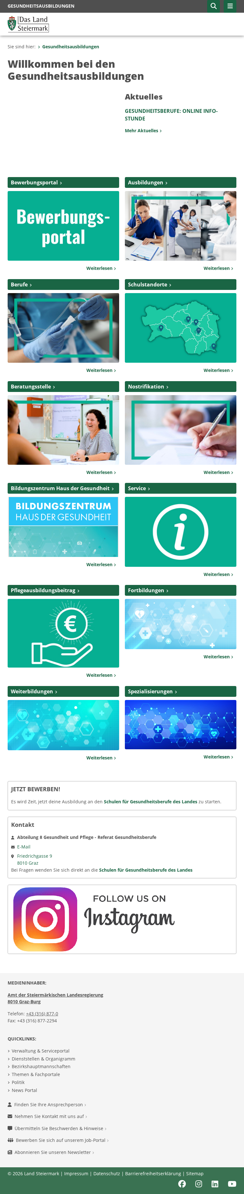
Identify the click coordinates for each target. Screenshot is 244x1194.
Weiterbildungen (32, 691)
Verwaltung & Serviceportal (41, 1051)
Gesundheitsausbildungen (70, 47)
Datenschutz (106, 1173)
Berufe (19, 284)
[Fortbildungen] (180, 623)
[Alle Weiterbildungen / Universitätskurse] (63, 724)
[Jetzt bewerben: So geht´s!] (63, 225)
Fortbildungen (146, 590)
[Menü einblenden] (230, 6)
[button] (213, 6)
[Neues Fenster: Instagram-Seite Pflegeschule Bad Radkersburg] (94, 919)
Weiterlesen (100, 268)
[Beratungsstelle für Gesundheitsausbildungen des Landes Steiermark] (63, 429)
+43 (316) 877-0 (42, 1014)
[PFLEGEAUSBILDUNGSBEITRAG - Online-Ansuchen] (63, 632)
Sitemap (195, 1173)
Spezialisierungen (150, 691)
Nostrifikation (146, 386)
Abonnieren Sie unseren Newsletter (53, 1152)
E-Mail (23, 847)
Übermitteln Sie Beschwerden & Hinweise (60, 1128)
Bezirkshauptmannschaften (41, 1066)
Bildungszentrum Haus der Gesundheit (60, 488)
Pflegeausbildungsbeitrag (43, 590)
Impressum (76, 1173)
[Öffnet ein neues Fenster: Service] (180, 531)
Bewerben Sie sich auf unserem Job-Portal (61, 1140)
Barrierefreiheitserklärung (153, 1173)
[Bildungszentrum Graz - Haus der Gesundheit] (63, 526)
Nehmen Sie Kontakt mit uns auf (50, 1116)
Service (137, 488)
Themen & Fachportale (36, 1074)
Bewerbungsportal (34, 182)
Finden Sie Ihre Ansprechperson (49, 1104)
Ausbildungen (145, 182)
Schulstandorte (147, 284)
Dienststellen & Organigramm (43, 1059)
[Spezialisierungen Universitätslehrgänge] (180, 724)
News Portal (24, 1090)
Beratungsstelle (31, 386)
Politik (18, 1082)
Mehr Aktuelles (142, 130)
